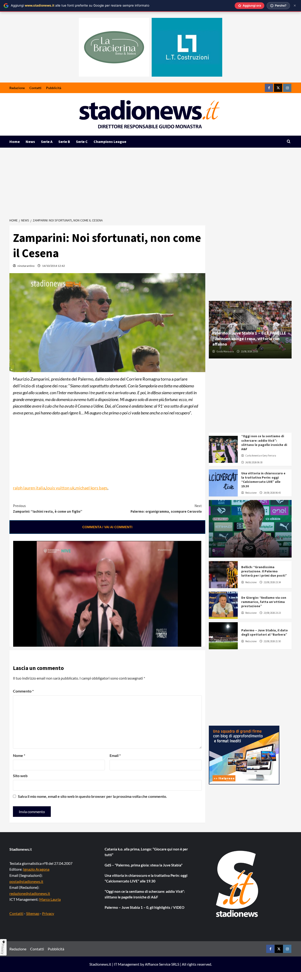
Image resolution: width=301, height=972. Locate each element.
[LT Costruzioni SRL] (187, 47)
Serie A (46, 141)
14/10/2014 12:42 (53, 266)
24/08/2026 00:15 (243, 550)
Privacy (48, 913)
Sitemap (32, 913)
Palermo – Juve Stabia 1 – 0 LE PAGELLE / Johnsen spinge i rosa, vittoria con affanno (249, 338)
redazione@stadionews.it (29, 893)
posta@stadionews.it (26, 881)
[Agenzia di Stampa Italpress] (244, 754)
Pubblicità (53, 88)
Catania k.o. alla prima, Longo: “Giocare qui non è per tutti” (146, 852)
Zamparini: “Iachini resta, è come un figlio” (47, 509)
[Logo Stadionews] (237, 883)
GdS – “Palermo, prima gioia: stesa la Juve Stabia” (143, 865)
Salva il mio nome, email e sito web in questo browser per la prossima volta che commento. (92, 796)
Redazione (17, 88)
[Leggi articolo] (223, 449)
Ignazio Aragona (36, 869)
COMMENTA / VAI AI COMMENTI (107, 527)
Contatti (35, 88)
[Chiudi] (294, 5)
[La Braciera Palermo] (114, 47)
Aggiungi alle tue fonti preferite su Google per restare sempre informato (80, 5)
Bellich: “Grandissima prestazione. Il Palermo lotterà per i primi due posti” (264, 571)
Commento (23, 691)
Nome (19, 755)
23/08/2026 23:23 (272, 612)
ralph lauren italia (29, 487)
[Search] (289, 142)
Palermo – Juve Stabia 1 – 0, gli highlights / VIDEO (144, 907)
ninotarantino (26, 266)
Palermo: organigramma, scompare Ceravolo (166, 509)
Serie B (64, 141)
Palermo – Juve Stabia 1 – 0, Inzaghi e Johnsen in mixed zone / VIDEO (247, 540)
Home (14, 141)
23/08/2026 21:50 (272, 641)
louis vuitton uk (60, 487)
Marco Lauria (50, 899)
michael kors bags (91, 487)
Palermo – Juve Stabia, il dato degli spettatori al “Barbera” (264, 632)
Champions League (110, 141)
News (30, 141)
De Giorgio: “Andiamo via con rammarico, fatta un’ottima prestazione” (263, 601)
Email (115, 755)
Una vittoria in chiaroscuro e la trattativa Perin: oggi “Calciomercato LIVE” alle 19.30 (263, 479)
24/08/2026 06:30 (253, 462)
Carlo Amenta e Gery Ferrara (260, 455)
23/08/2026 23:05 (249, 351)
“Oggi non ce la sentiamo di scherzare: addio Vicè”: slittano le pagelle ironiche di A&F (264, 442)
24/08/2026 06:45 (272, 492)
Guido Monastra (225, 351)
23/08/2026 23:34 (272, 582)
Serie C (82, 141)
